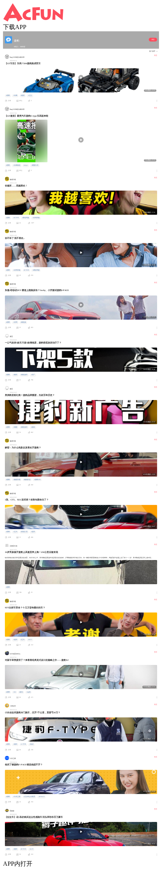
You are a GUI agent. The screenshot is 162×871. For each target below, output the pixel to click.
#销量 (15, 427)
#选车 (33, 531)
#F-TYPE (16, 218)
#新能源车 (24, 374)
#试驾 (15, 322)
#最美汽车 (35, 165)
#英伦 (21, 692)
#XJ (15, 692)
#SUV (30, 639)
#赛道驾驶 (25, 218)
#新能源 (23, 322)
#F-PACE (41, 796)
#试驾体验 (36, 218)
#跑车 (15, 744)
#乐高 (15, 95)
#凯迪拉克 (24, 531)
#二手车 (23, 744)
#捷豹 (8, 95)
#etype (26, 165)
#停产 (33, 374)
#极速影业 (27, 479)
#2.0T (31, 849)
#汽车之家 (17, 796)
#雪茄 (29, 692)
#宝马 (15, 531)
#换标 (33, 427)
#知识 (32, 744)
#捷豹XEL (37, 479)
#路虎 (22, 95)
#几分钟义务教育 (29, 796)
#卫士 (30, 95)
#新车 (15, 374)
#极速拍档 (17, 479)
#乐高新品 (17, 165)
